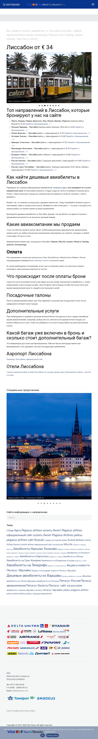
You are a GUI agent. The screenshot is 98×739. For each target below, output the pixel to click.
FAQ (8, 673)
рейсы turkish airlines (16, 594)
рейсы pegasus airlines (75, 590)
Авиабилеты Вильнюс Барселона (67, 549)
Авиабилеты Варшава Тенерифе (35, 548)
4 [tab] (47, 105)
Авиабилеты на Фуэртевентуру (56, 566)
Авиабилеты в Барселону (34, 556)
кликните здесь (60, 188)
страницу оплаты (41, 260)
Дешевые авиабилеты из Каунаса (72, 576)
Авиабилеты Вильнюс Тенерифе (57, 553)
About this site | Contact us (18, 676)
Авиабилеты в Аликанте (78, 553)
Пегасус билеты (37, 585)
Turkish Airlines (75, 540)
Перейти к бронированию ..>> (38, 124)
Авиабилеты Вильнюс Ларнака (20, 553)
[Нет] (95, 732)
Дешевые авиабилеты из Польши (43, 581)
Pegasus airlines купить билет (41, 530)
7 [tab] (56, 105)
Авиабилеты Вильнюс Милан (38, 553)
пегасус (38, 590)
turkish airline (61, 540)
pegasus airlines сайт (20, 539)
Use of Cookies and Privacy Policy (21, 711)
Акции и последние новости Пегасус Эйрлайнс (54, 571)
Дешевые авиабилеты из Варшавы (34, 575)
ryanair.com (50, 540)
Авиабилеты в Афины (13, 556)
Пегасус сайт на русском (65, 585)
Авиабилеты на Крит (81, 560)
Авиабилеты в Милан (73, 557)
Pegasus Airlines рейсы (67, 535)
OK (42, 735)
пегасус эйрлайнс (53, 590)
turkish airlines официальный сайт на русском (42, 545)
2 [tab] (42, 105)
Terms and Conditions (16, 679)
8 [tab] (58, 105)
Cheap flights (14, 530)
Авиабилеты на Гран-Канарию (24, 560)
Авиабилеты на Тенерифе (27, 565)
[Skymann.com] (37, 4)
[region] (49, 77)
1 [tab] (39, 105)
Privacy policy (52, 735)
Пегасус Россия (69, 580)
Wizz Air (68, 544)
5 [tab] (50, 105)
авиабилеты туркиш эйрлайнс (21, 590)
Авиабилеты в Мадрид (56, 556)
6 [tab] (53, 105)
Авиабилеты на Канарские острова (57, 561)
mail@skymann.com (20, 691)
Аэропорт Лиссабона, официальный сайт (25, 359)
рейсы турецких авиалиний (39, 594)
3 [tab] (45, 105)
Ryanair (39, 539)
